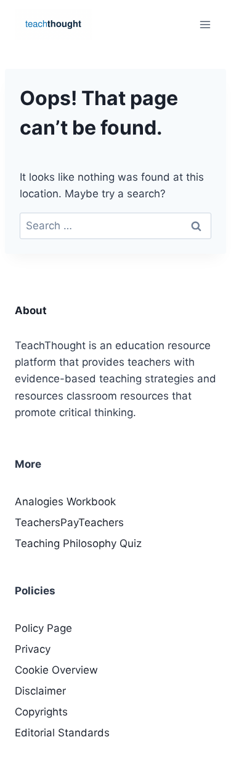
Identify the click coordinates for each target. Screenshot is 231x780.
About (31, 310)
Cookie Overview (56, 670)
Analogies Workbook (65, 501)
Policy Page (43, 628)
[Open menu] (204, 24)
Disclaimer (40, 691)
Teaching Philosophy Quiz (78, 543)
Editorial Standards (62, 733)
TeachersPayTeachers (69, 522)
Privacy (33, 649)
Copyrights (41, 712)
